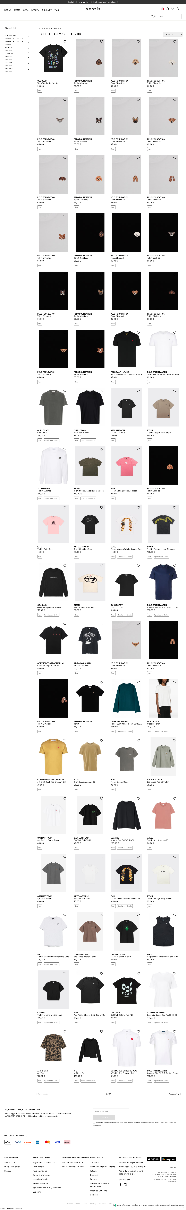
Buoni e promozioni (42, 1175)
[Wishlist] (172, 8)
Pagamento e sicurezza (43, 1162)
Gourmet (47, 10)
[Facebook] (120, 1184)
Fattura (93, 1171)
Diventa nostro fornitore (72, 1167)
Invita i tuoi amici (12, 1167)
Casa (25, 10)
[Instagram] (125, 1184)
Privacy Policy (118, 1122)
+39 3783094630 (137, 1167)
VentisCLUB (9, 1162)
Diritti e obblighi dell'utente (102, 1167)
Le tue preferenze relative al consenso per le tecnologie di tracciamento (148, 1205)
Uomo (17, 10)
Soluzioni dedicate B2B (72, 1162)
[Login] (167, 8)
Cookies (94, 1195)
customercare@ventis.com (131, 1162)
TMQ (56, 10)
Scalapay (8, 1171)
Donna (7, 10)
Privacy (93, 1179)
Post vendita (38, 1167)
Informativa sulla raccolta (11, 1208)
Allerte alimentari (41, 1183)
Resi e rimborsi (40, 1171)
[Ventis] (93, 9)
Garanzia (94, 1175)
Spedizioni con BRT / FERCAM (47, 1187)
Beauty (35, 10)
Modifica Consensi (98, 1191)
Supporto (37, 1192)
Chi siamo (94, 1162)
